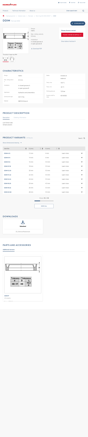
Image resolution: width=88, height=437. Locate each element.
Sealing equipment (10, 16)
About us (32, 11)
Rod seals (30, 16)
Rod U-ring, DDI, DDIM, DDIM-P (43, 16)
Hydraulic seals (22, 16)
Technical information (19, 11)
